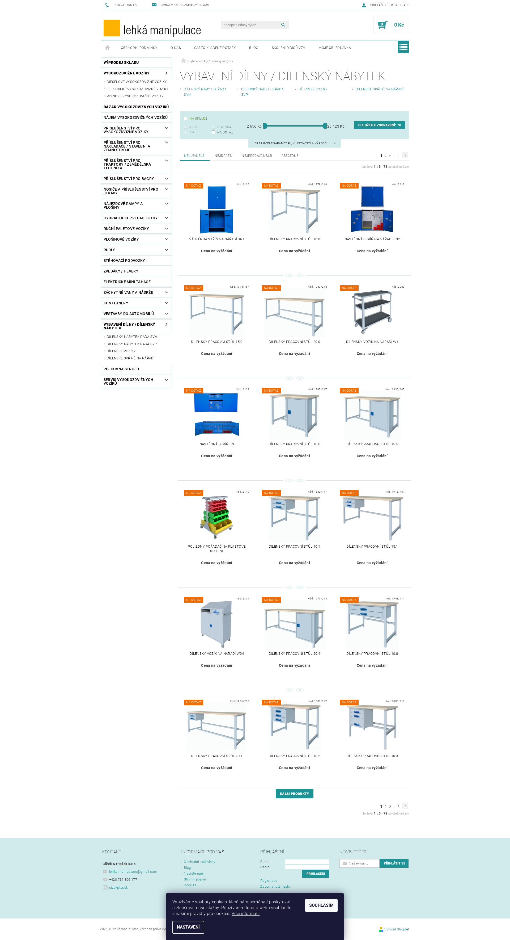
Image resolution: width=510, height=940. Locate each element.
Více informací (246, 913)
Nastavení (188, 927)
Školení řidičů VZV (288, 48)
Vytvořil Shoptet (396, 929)
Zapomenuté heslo (275, 886)
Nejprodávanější (257, 156)
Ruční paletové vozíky (126, 228)
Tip (191, 132)
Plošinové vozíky (121, 239)
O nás (176, 48)
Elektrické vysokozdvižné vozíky (138, 89)
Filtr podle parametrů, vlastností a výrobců (292, 143)
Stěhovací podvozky (124, 260)
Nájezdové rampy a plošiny (123, 205)
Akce (193, 127)
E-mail (265, 862)
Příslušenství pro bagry (129, 179)
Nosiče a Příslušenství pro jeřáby (131, 191)
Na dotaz (225, 132)
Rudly (109, 250)
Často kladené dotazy (215, 48)
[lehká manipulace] (153, 27)
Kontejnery (116, 303)
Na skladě (198, 118)
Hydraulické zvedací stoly (131, 218)
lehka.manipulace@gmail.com (133, 872)
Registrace (400, 5)
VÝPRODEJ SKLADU (121, 62)
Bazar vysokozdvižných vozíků (136, 107)
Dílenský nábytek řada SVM (132, 337)
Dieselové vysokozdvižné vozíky (137, 82)
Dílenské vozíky (121, 351)
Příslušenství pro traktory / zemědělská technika (127, 164)
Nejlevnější (194, 156)
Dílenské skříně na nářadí (131, 358)
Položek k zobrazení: (379, 125)
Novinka (224, 127)
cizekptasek (118, 887)
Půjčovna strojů (121, 369)
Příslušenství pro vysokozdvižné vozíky (126, 130)
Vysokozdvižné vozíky (127, 73)
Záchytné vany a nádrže (128, 292)
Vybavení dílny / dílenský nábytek (129, 326)
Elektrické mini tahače (127, 282)
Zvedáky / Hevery (121, 271)
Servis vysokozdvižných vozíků (128, 381)
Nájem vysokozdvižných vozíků (136, 117)
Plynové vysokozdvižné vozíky (135, 96)
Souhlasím (321, 905)
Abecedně (290, 156)
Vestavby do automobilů (129, 314)
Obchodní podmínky (139, 48)
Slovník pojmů (195, 879)
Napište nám (194, 873)
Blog (253, 48)
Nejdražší (223, 156)
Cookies (190, 885)
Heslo (265, 867)
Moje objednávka (334, 48)
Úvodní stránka (107, 48)
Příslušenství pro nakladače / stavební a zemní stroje (127, 146)
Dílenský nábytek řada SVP (132, 344)
